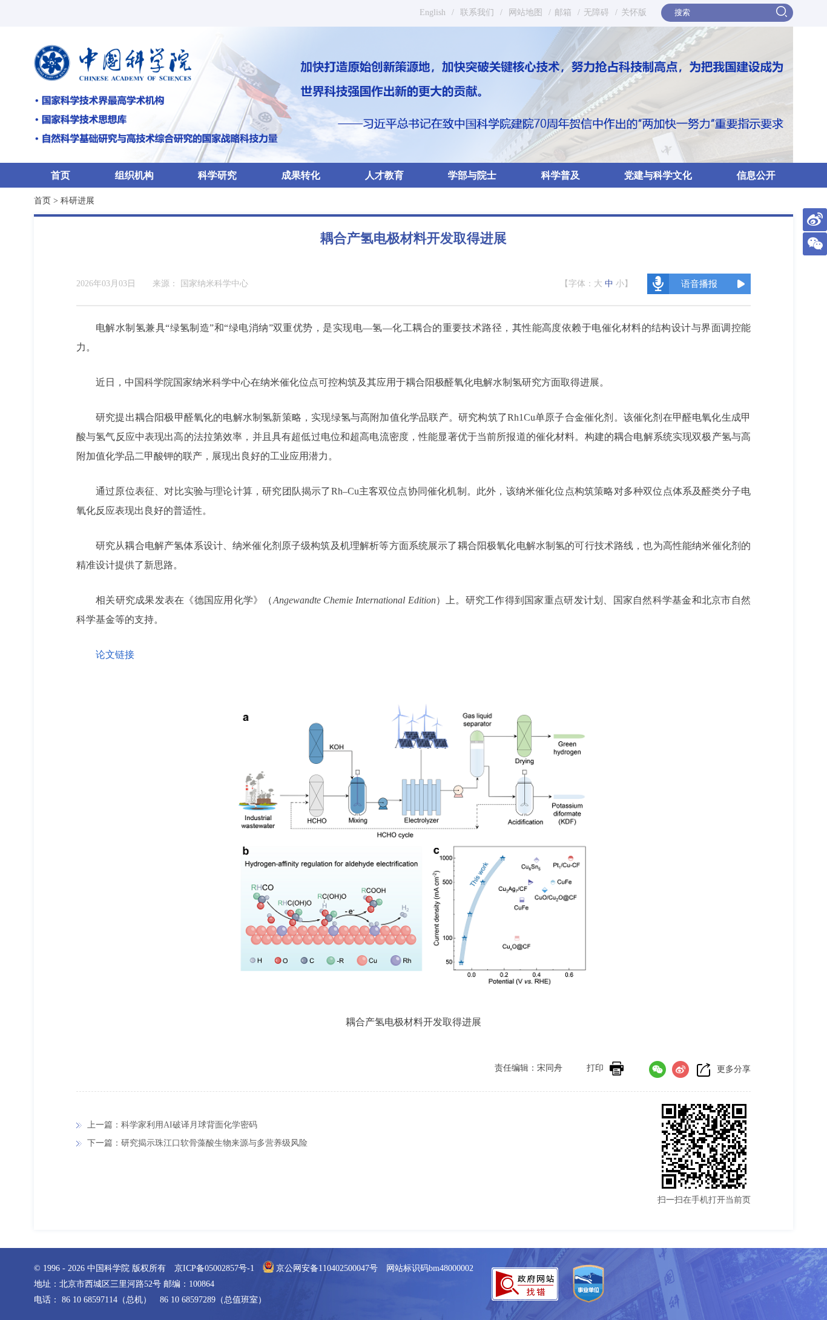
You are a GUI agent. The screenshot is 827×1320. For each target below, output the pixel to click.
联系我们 (477, 12)
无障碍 (596, 12)
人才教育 (384, 175)
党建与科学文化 (658, 175)
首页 (60, 175)
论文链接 (115, 654)
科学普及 (560, 175)
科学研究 (217, 175)
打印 (595, 1067)
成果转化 (301, 175)
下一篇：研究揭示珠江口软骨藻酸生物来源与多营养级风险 (197, 1143)
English (433, 12)
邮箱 (563, 12)
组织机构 (134, 175)
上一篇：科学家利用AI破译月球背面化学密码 (172, 1124)
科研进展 (77, 200)
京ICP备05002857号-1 (214, 1268)
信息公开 (756, 175)
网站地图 (524, 12)
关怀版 (634, 12)
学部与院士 (472, 175)
